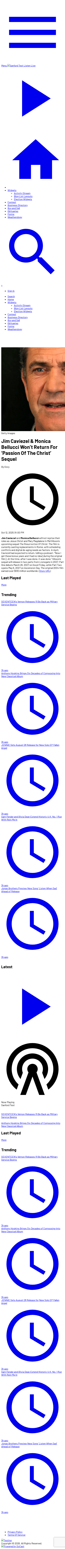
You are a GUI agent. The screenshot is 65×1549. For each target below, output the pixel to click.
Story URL (44, 570)
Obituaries (13, 211)
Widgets (12, 190)
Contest (12, 202)
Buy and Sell (14, 208)
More (3, 584)
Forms (11, 214)
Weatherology (15, 217)
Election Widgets (23, 199)
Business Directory (18, 205)
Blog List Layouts (23, 196)
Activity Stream (22, 193)
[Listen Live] (32, 1005)
